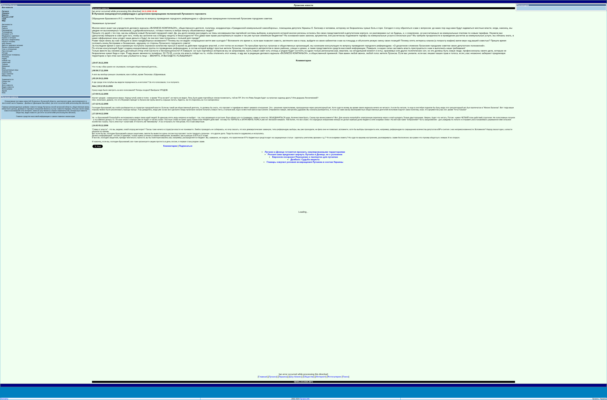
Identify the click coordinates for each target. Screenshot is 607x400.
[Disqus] (303, 252)
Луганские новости (9, 97)
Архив (4, 91)
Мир (4, 21)
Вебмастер (6, 76)
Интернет (321, 376)
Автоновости (7, 24)
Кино (4, 68)
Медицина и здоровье (10, 36)
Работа (5, 28)
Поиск (4, 83)
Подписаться (185, 146)
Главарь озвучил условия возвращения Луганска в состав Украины (305, 162)
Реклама (5, 57)
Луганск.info (305, 399)
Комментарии (170, 146)
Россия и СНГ (8, 17)
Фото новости (7, 85)
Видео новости (8, 87)
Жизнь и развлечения (10, 47)
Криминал (6, 66)
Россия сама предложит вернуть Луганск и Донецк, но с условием (305, 154)
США (4, 19)
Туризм (5, 64)
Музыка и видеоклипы (11, 40)
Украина (5, 13)
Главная (262, 376)
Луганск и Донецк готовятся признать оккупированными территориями (305, 152)
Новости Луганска (9, 5)
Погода (5, 53)
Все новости (7, 7)
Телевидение (7, 32)
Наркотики (6, 62)
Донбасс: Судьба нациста (305, 159)
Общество (6, 81)
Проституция (7, 51)
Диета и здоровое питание (12, 45)
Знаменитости (7, 79)
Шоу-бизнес (7, 43)
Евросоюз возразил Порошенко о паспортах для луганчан (305, 157)
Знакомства (7, 72)
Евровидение (7, 30)
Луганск (5, 11)
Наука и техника (8, 41)
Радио (4, 59)
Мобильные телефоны (11, 55)
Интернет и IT (7, 34)
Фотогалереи (7, 89)
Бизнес (5, 26)
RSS (3, 93)
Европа (5, 15)
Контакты (4, 399)
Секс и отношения (9, 49)
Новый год (6, 60)
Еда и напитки (7, 74)
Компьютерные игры (10, 70)
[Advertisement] (276, 188)
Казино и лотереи (9, 38)
